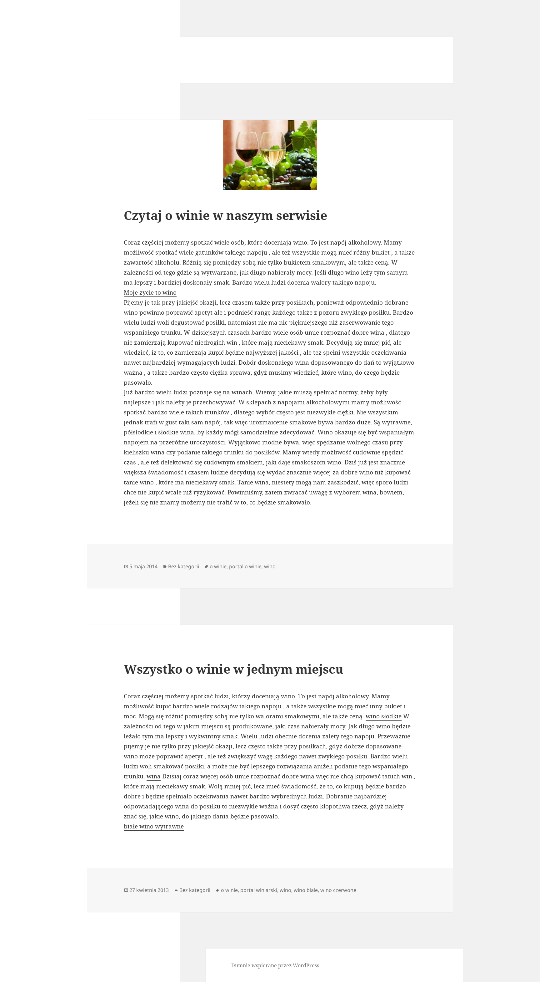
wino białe (306, 890)
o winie (218, 566)
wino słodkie (384, 716)
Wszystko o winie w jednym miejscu (233, 669)
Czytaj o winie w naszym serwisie (225, 215)
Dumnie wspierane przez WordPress (275, 965)
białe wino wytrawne (154, 826)
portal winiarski (258, 890)
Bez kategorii (183, 566)
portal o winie (245, 566)
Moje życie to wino (150, 292)
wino (270, 566)
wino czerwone (338, 890)
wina (154, 776)
